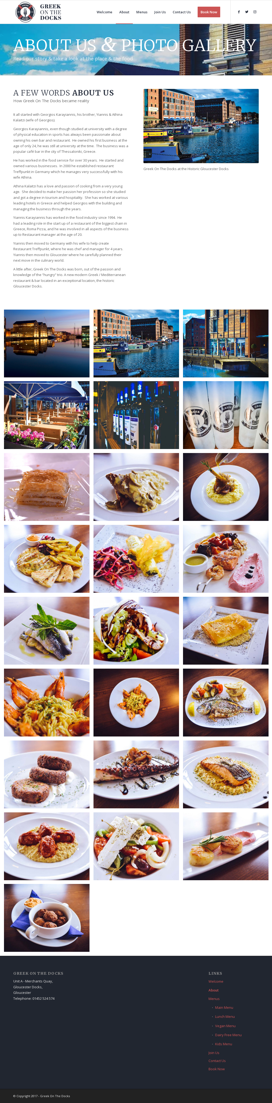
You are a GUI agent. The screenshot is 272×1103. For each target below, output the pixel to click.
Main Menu (224, 1007)
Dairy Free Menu (228, 1034)
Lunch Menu (225, 1016)
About (214, 990)
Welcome (216, 981)
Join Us (214, 1052)
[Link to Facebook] (239, 12)
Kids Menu (223, 1044)
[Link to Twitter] (247, 12)
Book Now (217, 1069)
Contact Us (217, 1060)
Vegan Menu (225, 1025)
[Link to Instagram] (255, 12)
